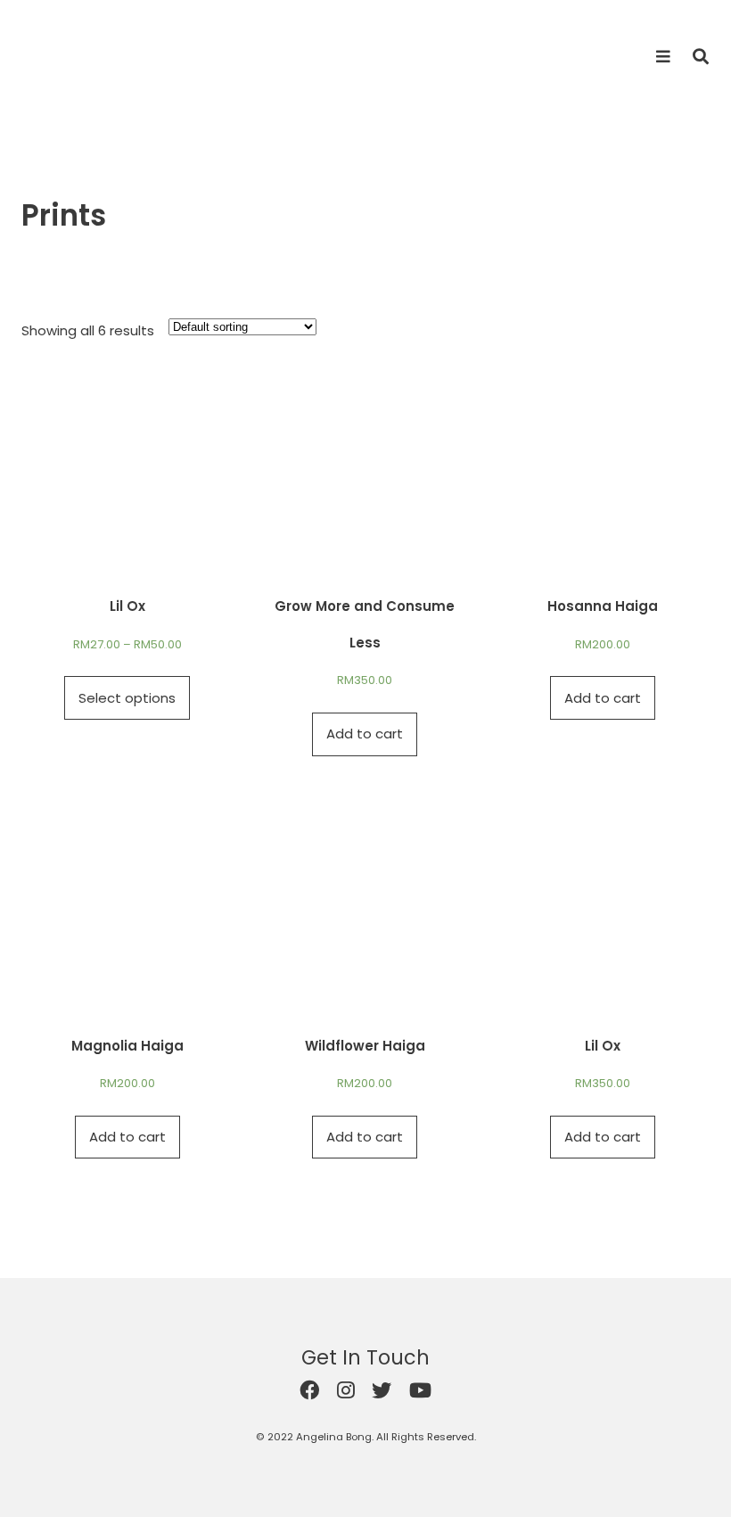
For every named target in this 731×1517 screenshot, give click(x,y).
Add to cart (364, 733)
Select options (127, 697)
